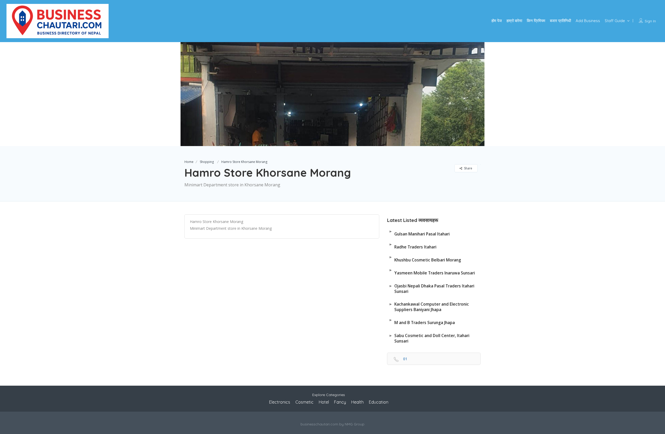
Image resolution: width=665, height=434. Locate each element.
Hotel (324, 402)
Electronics (279, 402)
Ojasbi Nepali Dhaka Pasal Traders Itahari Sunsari (431, 288)
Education (378, 402)
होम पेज (496, 20)
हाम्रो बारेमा (514, 20)
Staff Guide (615, 20)
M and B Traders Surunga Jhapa (422, 321)
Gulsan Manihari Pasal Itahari (419, 233)
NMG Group (354, 424)
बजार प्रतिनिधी (560, 20)
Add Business (588, 20)
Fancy (340, 402)
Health (357, 402)
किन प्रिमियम (536, 20)
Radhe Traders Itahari (412, 246)
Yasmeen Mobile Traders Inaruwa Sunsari (432, 271)
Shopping (207, 162)
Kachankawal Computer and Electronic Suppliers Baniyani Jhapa (429, 306)
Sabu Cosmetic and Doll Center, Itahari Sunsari (429, 338)
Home (189, 162)
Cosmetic (304, 402)
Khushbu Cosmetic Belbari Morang (425, 258)
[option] (332, 94)
